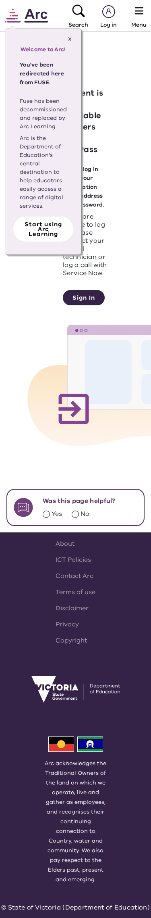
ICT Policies (73, 559)
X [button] (70, 39)
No (85, 513)
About (65, 543)
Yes (57, 513)
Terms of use (75, 592)
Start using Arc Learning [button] (43, 229)
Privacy (67, 624)
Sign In (83, 298)
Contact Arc (74, 576)
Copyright (71, 640)
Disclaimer (72, 608)
